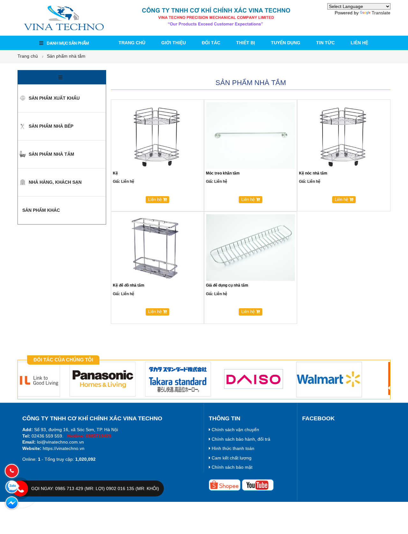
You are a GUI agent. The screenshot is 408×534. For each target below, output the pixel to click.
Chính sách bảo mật (231, 467)
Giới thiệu (173, 42)
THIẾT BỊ (245, 42)
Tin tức (325, 42)
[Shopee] (225, 484)
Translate (381, 12)
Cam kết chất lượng (230, 457)
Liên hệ (359, 42)
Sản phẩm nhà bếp (50, 126)
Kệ (115, 173)
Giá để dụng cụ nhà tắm (227, 285)
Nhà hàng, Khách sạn (54, 182)
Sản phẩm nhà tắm (66, 56)
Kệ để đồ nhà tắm (128, 285)
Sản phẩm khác (40, 210)
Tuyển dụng (285, 42)
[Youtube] (258, 484)
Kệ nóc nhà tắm (313, 173)
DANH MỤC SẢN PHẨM (67, 43)
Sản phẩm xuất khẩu (53, 98)
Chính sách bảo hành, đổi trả (240, 439)
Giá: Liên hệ (123, 181)
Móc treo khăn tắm (223, 173)
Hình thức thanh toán (232, 448)
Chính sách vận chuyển (234, 429)
